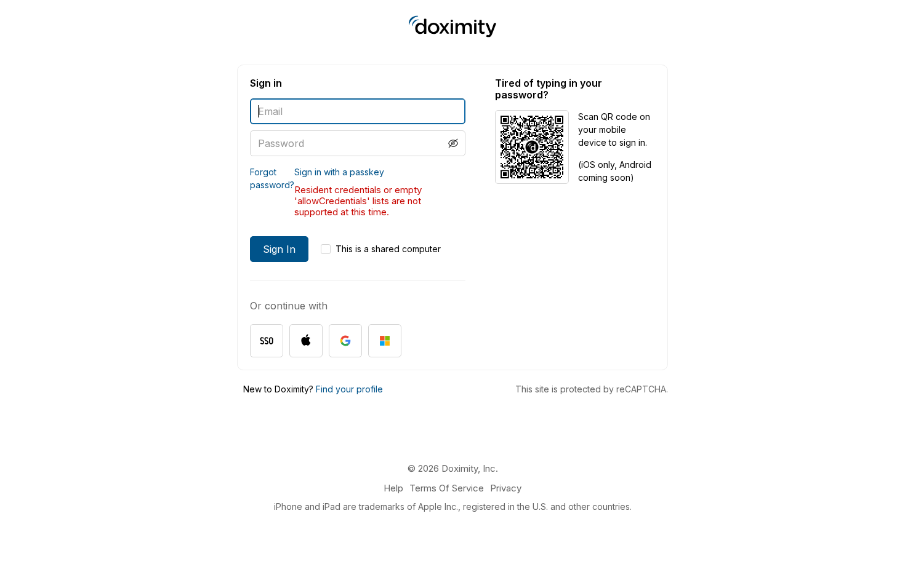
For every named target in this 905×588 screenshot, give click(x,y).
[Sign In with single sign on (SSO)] (266, 340)
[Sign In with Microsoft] (384, 340)
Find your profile (349, 389)
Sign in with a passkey (339, 172)
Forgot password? (272, 178)
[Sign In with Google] (345, 340)
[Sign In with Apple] (306, 340)
